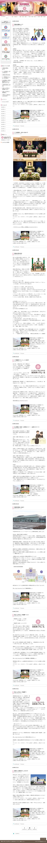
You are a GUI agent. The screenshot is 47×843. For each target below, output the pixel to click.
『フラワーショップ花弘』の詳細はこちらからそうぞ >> (25, 227)
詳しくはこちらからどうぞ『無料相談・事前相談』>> (24, 658)
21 (34, 16)
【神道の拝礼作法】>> (18, 62)
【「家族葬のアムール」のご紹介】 (21, 360)
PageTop (42, 838)
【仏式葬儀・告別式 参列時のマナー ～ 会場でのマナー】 (27, 427)
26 (41, 16)
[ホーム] (13, 833)
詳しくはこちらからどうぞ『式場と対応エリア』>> (24, 737)
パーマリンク (16, 125)
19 (32, 16)
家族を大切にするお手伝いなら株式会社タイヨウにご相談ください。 (13, 841)
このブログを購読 (5, 142)
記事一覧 (29, 829)
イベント (22, 125)
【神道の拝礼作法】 (18, 253)
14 (25, 16)
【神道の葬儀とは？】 (18, 24)
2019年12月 (24, 829)
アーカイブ (4, 104)
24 (38, 16)
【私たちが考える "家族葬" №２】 (21, 614)
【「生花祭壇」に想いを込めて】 (21, 132)
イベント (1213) (5, 101)
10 (20, 16)
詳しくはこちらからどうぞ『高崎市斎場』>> (23, 588)
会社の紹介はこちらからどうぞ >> (20, 400)
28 (44, 16)
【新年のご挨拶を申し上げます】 (21, 770)
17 (29, 16)
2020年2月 (35, 829)
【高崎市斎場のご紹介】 (19, 507)
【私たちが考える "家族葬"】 (20, 692)
